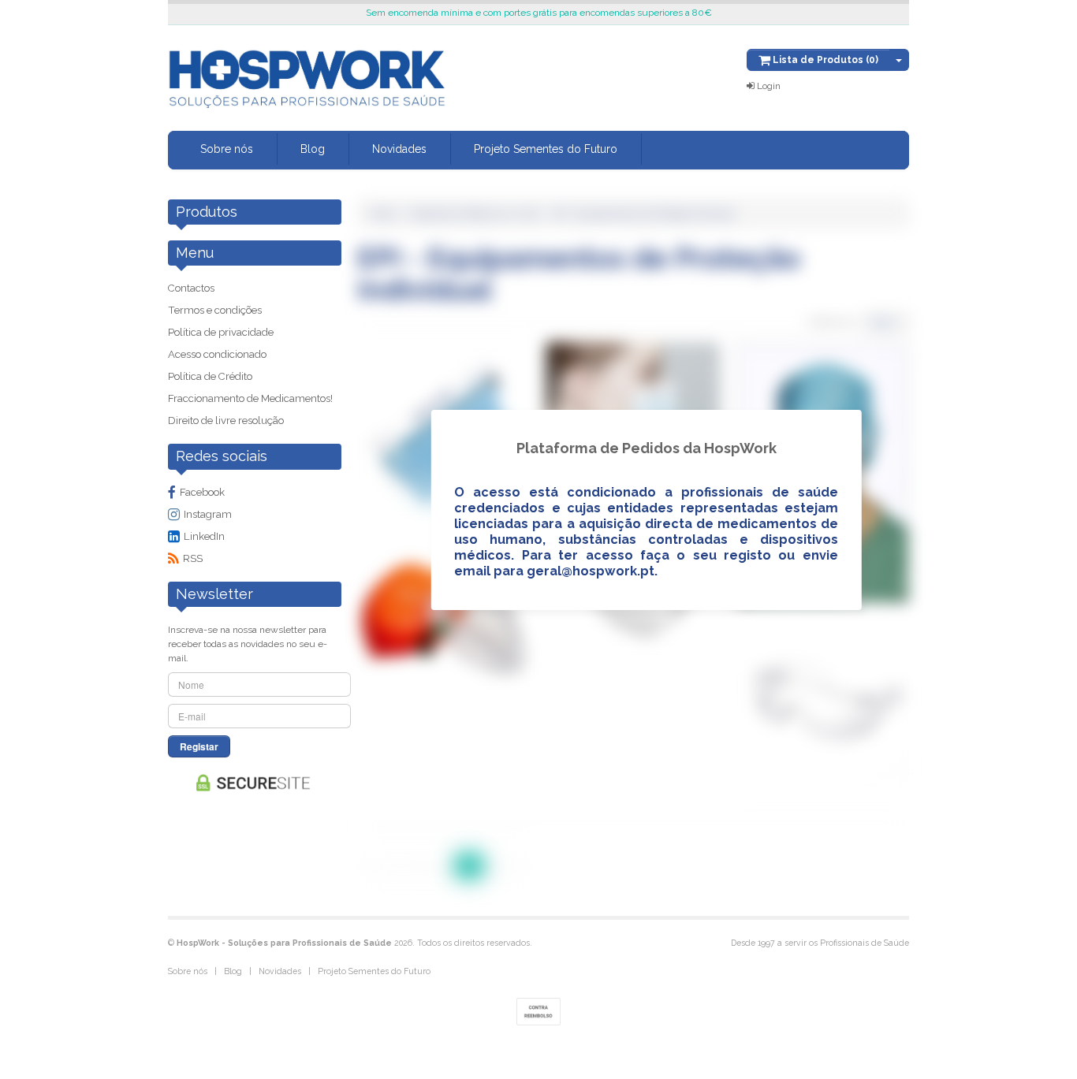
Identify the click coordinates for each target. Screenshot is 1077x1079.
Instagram (208, 514)
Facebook (202, 492)
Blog (312, 149)
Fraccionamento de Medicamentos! (250, 398)
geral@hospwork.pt (590, 571)
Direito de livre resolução (226, 420)
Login (768, 85)
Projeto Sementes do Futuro (545, 149)
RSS (193, 558)
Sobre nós (226, 149)
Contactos (191, 288)
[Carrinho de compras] (899, 60)
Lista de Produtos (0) (824, 59)
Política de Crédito (210, 376)
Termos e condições (215, 310)
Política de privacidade (221, 332)
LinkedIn (204, 536)
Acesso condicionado (217, 354)
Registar (199, 746)
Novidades (399, 149)
